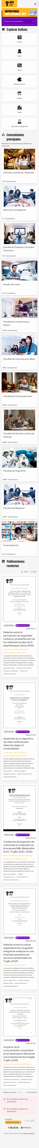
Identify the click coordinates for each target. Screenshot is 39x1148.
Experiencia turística (9, 673)
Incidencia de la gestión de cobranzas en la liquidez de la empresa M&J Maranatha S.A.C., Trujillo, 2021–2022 (18, 847)
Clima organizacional (9, 1085)
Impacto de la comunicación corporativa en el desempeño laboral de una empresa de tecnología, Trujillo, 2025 (19, 1054)
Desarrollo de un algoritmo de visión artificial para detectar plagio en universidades (18, 744)
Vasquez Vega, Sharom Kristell (15, 756)
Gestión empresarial (21, 983)
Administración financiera (11, 879)
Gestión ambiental (24, 980)
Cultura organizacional (10, 980)
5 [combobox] (19, 1092)
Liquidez (20, 874)
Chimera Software (28, 1133)
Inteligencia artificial (9, 774)
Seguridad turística (9, 668)
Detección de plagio (19, 771)
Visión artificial (7, 771)
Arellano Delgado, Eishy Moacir (15, 653)
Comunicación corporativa (11, 1079)
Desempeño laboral (26, 1079)
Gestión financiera (22, 877)
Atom (26, 572)
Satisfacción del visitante (23, 668)
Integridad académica (10, 776)
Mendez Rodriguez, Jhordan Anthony (17, 855)
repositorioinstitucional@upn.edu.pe (17, 1122)
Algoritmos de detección (24, 774)
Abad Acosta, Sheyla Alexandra (15, 649)
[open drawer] (35, 4)
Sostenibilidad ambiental (10, 986)
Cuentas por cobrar (9, 877)
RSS (35, 572)
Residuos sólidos (8, 983)
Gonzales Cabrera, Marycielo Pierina (17, 1064)
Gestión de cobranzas (9, 874)
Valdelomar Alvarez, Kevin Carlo (15, 859)
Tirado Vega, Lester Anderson (14, 752)
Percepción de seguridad (10, 671)
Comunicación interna (9, 1082)
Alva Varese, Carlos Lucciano (14, 965)
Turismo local (24, 671)
